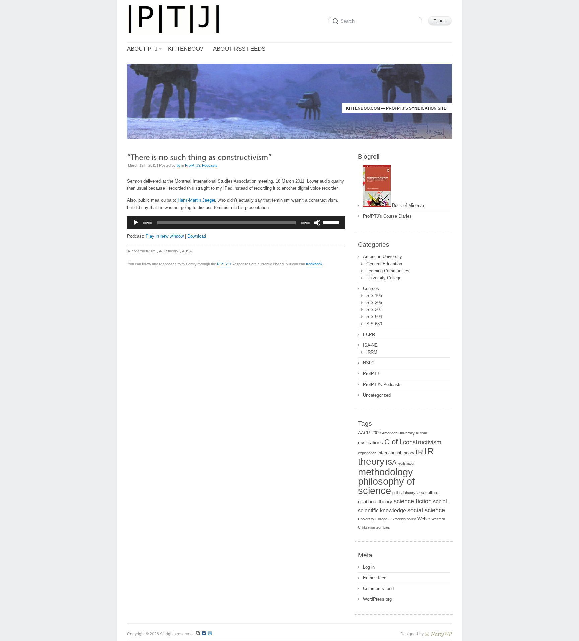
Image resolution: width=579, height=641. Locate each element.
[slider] (332, 222)
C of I (393, 442)
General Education (384, 263)
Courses (371, 288)
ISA (189, 251)
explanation (367, 453)
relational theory (375, 501)
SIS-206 (374, 302)
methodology (385, 471)
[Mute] (317, 222)
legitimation (406, 463)
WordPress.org (377, 599)
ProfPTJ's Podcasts (201, 165)
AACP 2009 (369, 432)
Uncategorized (377, 395)
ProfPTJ (371, 373)
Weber (423, 518)
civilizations (370, 442)
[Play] (135, 222)
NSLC (368, 362)
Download (196, 236)
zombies (383, 527)
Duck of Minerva (407, 205)
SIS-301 (374, 309)
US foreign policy (402, 519)
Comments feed (378, 588)
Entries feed (374, 577)
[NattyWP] (438, 634)
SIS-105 (374, 295)
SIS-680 (374, 323)
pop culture (427, 492)
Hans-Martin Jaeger (196, 200)
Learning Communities (387, 270)
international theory (396, 452)
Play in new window (165, 236)
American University (382, 256)
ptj (178, 165)
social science (426, 510)
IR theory (170, 251)
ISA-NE (370, 345)
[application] (236, 222)
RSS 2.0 (224, 264)
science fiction (413, 501)
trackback (314, 264)
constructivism (143, 251)
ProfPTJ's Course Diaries (387, 216)
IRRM (371, 352)
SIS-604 (374, 316)
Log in (369, 567)
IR (419, 452)
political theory (403, 493)
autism (421, 433)
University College (383, 277)
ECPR (369, 334)
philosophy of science (386, 486)
